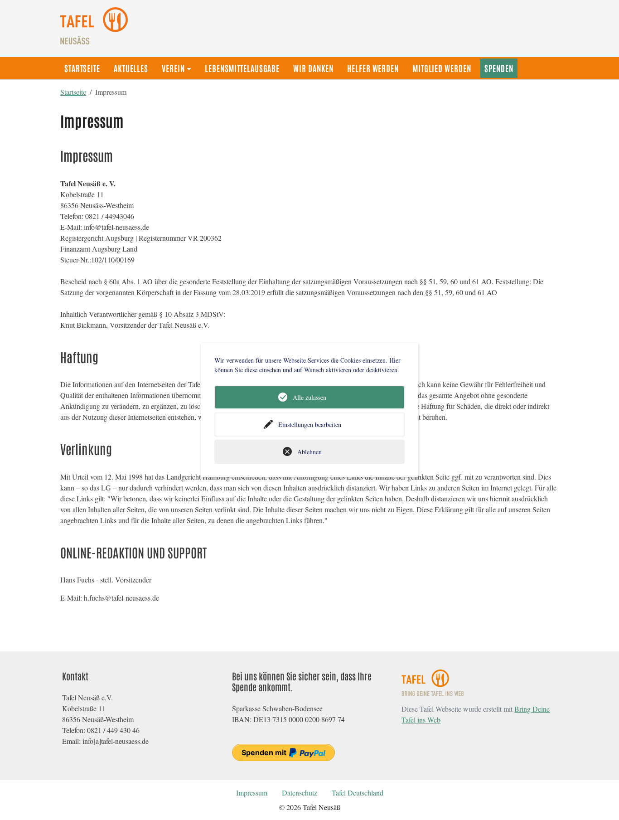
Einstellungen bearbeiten (309, 424)
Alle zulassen (309, 397)
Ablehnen (309, 451)
